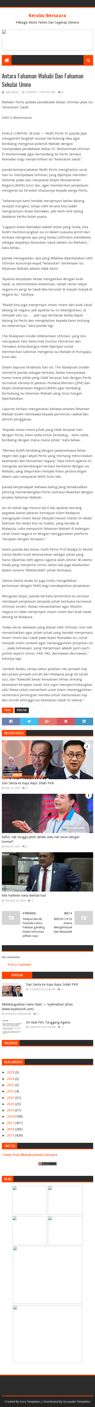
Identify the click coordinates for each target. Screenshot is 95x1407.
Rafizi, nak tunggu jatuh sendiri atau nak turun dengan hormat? (41, 839)
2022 (11, 1091)
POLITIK (22, 710)
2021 (11, 1098)
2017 (11, 1123)
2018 (11, 1116)
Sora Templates (30, 1401)
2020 (11, 1104)
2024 (11, 1079)
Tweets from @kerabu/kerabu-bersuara (29, 1155)
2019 (11, 1110)
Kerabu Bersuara (47, 15)
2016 (11, 1129)
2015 (11, 1135)
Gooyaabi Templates (76, 1401)
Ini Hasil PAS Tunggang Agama (48, 1022)
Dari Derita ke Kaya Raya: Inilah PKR (28, 783)
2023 (11, 1085)
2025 (11, 1072)
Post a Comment (19, 964)
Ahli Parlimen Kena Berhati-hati (24, 895)
